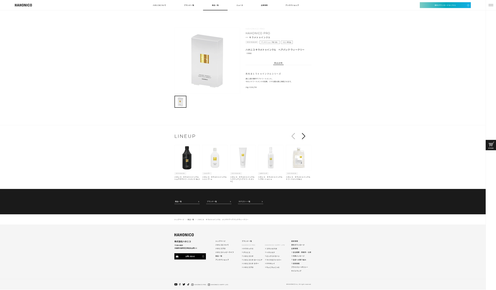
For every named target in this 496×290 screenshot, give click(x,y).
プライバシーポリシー (299, 267)
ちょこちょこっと (273, 267)
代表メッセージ (299, 256)
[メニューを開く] (491, 5)
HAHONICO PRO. (249, 245)
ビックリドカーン (273, 256)
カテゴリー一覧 (244, 202)
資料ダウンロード (298, 245)
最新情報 (294, 241)
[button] (303, 136)
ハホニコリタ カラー (251, 263)
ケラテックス (248, 248)
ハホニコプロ (220, 248)
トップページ (220, 241)
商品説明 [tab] (278, 63)
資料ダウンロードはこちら (445, 5)
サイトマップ (296, 271)
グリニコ (246, 252)
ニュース (240, 5)
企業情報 (264, 5)
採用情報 (296, 263)
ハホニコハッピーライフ (224, 252)
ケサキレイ (270, 263)
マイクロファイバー (274, 260)
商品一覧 (215, 5)
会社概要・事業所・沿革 (302, 252)
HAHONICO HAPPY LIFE (275, 245)
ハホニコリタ (248, 256)
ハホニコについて (159, 5)
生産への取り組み (299, 260)
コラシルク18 (271, 248)
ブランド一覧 (189, 5)
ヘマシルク (270, 252)
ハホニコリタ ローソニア (252, 260)
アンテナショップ (292, 5)
